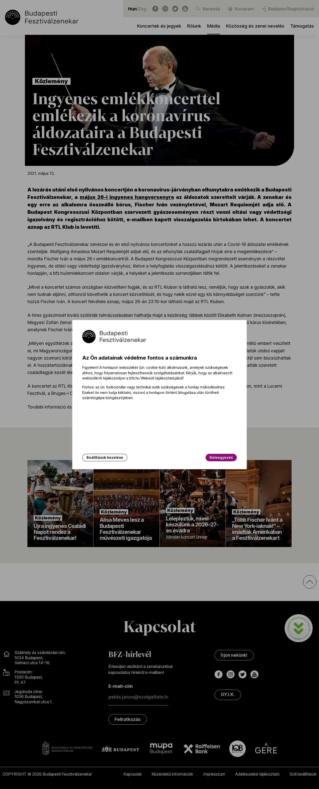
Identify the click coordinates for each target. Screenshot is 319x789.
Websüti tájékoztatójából (162, 378)
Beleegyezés (221, 457)
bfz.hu (134, 378)
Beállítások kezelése (104, 457)
